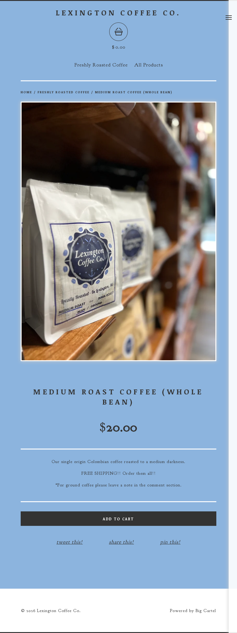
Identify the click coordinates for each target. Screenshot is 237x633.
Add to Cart (118, 518)
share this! (121, 541)
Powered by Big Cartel (193, 610)
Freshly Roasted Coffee (101, 65)
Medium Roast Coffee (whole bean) (134, 92)
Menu (229, 17)
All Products (148, 65)
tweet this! (69, 541)
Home (26, 92)
